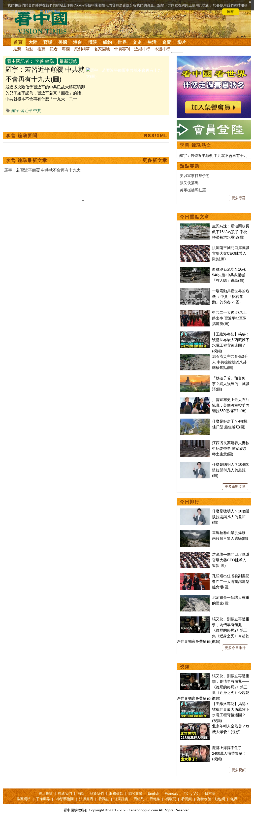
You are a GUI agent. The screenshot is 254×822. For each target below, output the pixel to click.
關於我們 (97, 793)
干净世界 (43, 799)
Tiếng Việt (191, 793)
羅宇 (15, 110)
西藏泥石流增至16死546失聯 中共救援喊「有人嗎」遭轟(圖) (229, 275)
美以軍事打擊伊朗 (195, 176)
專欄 (66, 49)
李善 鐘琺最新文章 (26, 160)
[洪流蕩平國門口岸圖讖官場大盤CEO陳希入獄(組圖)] (195, 248)
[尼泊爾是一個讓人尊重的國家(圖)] (195, 597)
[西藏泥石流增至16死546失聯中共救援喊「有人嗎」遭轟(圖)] (195, 269)
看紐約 (139, 799)
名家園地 (102, 49)
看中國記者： (20, 61)
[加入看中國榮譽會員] (214, 58)
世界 (122, 42)
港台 (77, 42)
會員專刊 (122, 49)
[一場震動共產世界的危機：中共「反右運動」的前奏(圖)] (195, 291)
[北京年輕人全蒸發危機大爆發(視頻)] (195, 726)
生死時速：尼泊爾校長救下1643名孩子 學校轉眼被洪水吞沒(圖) (230, 231)
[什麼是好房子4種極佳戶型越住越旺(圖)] (195, 421)
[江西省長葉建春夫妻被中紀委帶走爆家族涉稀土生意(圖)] (195, 443)
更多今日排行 (235, 648)
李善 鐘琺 (44, 61)
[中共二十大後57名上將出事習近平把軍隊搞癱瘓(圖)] (195, 312)
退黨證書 (121, 799)
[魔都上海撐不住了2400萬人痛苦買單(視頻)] (195, 748)
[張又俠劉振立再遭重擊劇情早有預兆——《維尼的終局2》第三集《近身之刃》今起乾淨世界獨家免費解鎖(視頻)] (195, 619)
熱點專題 (190, 166)
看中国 (44, 22)
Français (171, 793)
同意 (230, 12)
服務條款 (116, 793)
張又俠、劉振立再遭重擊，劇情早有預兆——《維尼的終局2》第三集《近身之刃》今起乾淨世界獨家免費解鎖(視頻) (213, 630)
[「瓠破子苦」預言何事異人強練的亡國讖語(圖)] (195, 378)
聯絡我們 (65, 793)
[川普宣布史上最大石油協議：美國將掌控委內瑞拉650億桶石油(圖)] (195, 399)
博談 (92, 42)
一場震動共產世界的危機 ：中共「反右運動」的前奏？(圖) (230, 296)
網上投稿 (46, 793)
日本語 (210, 793)
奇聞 (166, 42)
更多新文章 (155, 160)
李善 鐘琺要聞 (21, 135)
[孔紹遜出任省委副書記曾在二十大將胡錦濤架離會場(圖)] (195, 576)
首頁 (18, 42)
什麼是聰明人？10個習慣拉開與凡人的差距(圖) (231, 470)
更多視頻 (239, 770)
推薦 (41, 49)
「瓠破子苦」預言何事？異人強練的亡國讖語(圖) (230, 383)
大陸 (33, 42)
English (153, 793)
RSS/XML (155, 135)
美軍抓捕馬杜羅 (193, 190)
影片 (181, 42)
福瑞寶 (170, 799)
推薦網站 (24, 799)
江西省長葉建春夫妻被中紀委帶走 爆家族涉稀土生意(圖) (230, 448)
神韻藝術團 (65, 799)
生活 (152, 42)
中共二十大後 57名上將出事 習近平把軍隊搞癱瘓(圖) (229, 318)
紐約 (107, 42)
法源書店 (86, 799)
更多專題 (239, 198)
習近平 (26, 110)
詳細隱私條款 (50, 12)
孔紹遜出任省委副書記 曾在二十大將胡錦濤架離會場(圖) (230, 581)
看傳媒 (155, 799)
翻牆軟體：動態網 (211, 799)
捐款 (80, 793)
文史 (137, 42)
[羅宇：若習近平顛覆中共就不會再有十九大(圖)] (125, 70)
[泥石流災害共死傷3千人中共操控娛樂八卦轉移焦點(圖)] (195, 356)
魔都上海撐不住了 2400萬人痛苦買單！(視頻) (229, 753)
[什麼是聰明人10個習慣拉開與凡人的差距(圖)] (195, 464)
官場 (47, 42)
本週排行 (162, 49)
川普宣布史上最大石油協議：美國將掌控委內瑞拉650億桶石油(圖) (230, 405)
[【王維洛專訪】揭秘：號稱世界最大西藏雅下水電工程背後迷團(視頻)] (195, 334)
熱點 (29, 49)
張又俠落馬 (189, 183)
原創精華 (82, 49)
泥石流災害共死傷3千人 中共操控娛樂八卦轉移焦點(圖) (230, 362)
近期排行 (142, 49)
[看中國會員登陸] (214, 130)
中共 (37, 110)
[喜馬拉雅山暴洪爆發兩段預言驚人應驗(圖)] (195, 533)
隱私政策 (135, 793)
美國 (62, 42)
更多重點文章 (235, 487)
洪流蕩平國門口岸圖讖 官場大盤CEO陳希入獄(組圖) (230, 253)
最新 (17, 49)
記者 (54, 49)
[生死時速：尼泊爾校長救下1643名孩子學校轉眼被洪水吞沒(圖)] (195, 226)
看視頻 (186, 799)
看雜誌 (103, 799)
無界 (233, 799)
